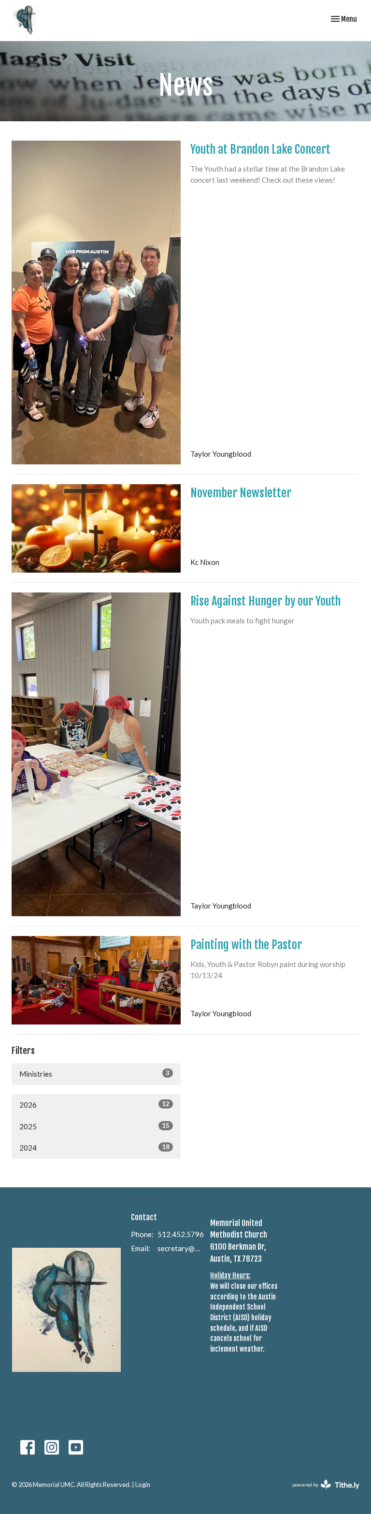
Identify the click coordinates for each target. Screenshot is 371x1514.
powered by (321, 1493)
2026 (94, 1104)
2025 (94, 1126)
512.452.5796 (180, 1234)
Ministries (94, 1073)
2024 (94, 1147)
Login (142, 1484)
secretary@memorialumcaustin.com (178, 1248)
